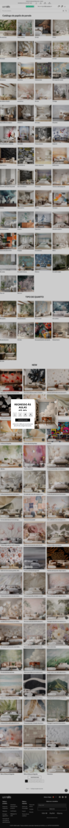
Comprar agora (23, 420)
